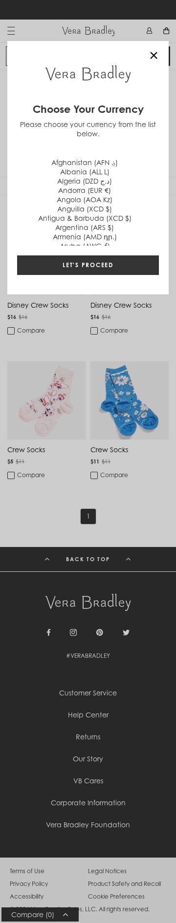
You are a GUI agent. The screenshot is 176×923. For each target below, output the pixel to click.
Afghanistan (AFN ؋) (84, 162)
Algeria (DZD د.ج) (84, 181)
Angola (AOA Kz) (84, 199)
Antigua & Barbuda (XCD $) (85, 218)
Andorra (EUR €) (84, 190)
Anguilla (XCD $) (84, 209)
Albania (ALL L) (85, 172)
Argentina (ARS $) (84, 227)
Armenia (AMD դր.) (85, 236)
